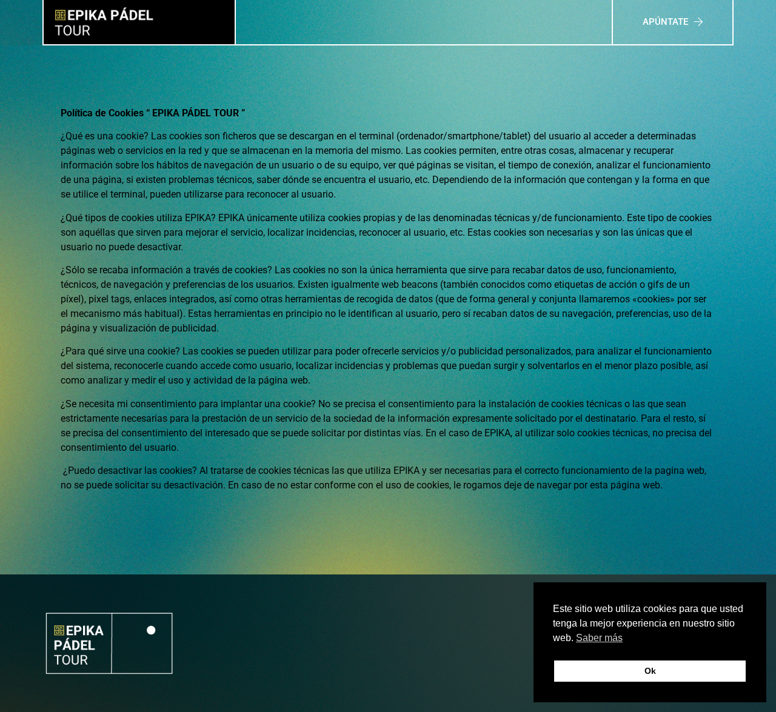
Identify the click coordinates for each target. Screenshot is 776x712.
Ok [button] (650, 671)
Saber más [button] (599, 638)
